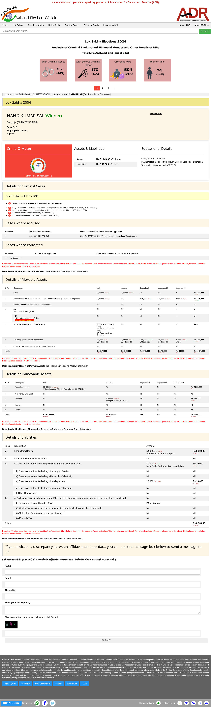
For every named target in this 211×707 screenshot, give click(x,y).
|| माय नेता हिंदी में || (110, 25)
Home (5, 25)
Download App (146, 703)
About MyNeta (202, 25)
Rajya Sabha (54, 25)
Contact (58, 684)
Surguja (56, 94)
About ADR (185, 25)
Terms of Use (72, 684)
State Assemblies (35, 25)
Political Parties (72, 25)
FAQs (85, 684)
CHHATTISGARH (41, 94)
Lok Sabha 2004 (22, 94)
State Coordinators (42, 684)
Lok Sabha (18, 25)
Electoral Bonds (91, 25)
